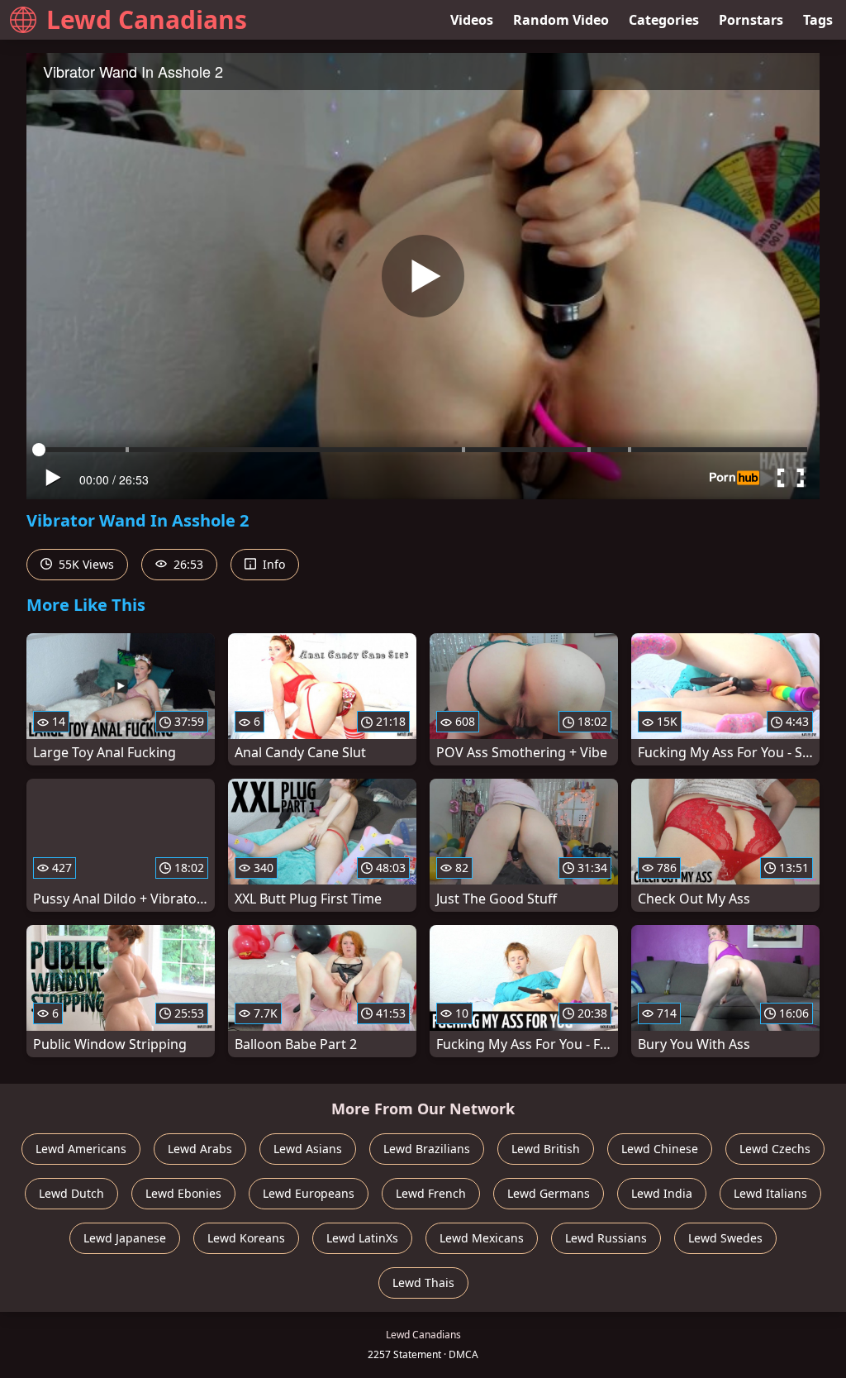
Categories (664, 20)
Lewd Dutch (71, 1193)
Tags (818, 20)
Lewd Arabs (200, 1148)
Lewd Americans (81, 1148)
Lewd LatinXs (362, 1238)
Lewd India (661, 1193)
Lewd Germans (548, 1193)
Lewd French (431, 1193)
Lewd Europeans (308, 1193)
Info (272, 564)
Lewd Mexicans (482, 1238)
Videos (471, 20)
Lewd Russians (606, 1238)
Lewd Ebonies (183, 1193)
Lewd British (545, 1148)
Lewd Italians (770, 1193)
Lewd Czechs (774, 1148)
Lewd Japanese (124, 1238)
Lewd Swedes (725, 1238)
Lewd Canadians (146, 19)
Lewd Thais (423, 1282)
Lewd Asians (307, 1148)
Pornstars (751, 20)
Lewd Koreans (246, 1238)
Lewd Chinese (659, 1148)
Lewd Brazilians (426, 1148)
